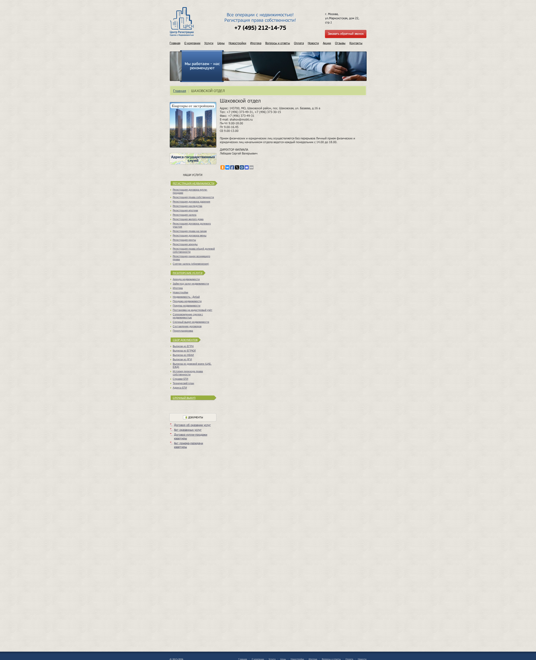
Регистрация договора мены (189, 235)
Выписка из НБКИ (183, 354)
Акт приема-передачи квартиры (188, 445)
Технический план (183, 383)
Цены (221, 43)
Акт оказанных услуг (188, 429)
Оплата (299, 43)
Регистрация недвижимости (193, 183)
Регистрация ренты (184, 239)
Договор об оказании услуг (192, 425)
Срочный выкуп (184, 397)
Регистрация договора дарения (191, 201)
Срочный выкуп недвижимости (191, 321)
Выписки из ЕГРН (183, 346)
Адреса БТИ (180, 387)
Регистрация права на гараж (190, 230)
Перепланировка (183, 330)
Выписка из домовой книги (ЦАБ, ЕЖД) (192, 365)
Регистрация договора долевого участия (192, 225)
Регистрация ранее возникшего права (191, 257)
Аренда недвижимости (186, 279)
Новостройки (237, 43)
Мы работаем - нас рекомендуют (202, 66)
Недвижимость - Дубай (186, 296)
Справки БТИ (180, 378)
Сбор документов (185, 340)
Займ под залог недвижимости (191, 283)
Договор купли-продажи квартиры (190, 436)
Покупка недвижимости (186, 305)
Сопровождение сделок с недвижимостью (188, 316)
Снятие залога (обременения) (191, 263)
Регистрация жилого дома (188, 219)
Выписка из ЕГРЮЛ (184, 350)
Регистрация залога (184, 214)
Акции (327, 43)
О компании (192, 43)
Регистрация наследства (187, 205)
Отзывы (340, 43)
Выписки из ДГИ (182, 359)
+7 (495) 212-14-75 (260, 28)
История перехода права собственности (188, 373)
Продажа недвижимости (187, 301)
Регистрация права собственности (193, 197)
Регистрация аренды (185, 244)
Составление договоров (187, 326)
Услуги (208, 43)
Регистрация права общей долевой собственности (194, 250)
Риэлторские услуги (187, 273)
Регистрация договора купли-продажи (190, 191)
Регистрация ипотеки (185, 210)
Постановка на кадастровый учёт (192, 309)
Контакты (355, 43)
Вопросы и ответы (277, 43)
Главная (175, 43)
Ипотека (255, 43)
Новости (313, 43)
